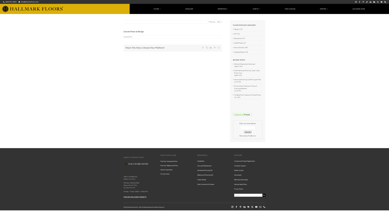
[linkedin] (370, 2)
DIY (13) (237, 34)
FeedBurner (252, 136)
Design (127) (238, 29)
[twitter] (378, 2)
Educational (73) (239, 38)
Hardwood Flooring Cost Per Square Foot (247, 80)
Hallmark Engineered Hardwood (244, 64)
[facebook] (359, 2)
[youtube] (381, 2)
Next (218, 22)
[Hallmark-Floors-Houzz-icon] (374, 2)
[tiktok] (367, 2)
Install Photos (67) (240, 43)
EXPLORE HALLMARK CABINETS (135, 197)
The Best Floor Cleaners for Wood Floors (247, 95)
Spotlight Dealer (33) (241, 52)
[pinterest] (363, 2)
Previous (212, 22)
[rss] (385, 2)
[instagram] (356, 2)
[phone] (264, 207)
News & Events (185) (241, 47)
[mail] (260, 207)
